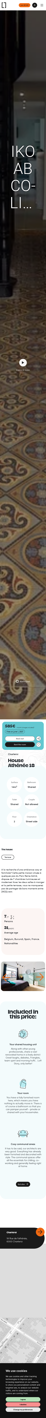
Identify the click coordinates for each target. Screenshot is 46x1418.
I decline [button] (23, 1404)
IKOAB (4, 5)
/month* (25, 727)
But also (21, 1184)
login (34, 5)
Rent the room (20, 744)
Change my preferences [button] (23, 1410)
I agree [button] (23, 1399)
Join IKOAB (24, 5)
